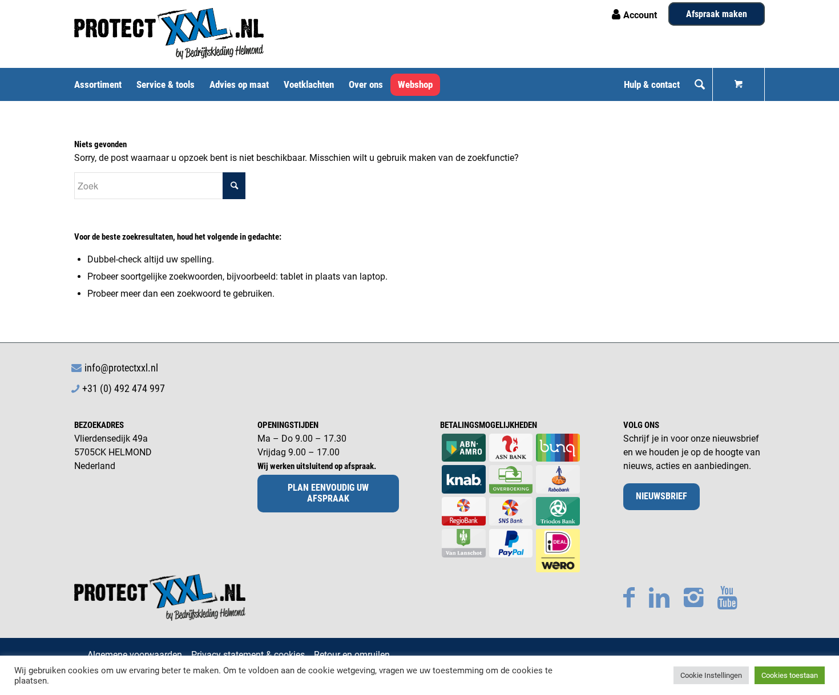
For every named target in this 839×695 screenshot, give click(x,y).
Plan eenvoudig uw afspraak (328, 493)
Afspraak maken (716, 14)
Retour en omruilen (352, 654)
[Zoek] (699, 84)
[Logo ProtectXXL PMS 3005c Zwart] (169, 33)
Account (640, 15)
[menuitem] (101, 84)
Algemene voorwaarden (134, 654)
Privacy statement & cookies (248, 654)
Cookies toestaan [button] (789, 675)
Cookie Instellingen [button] (711, 675)
